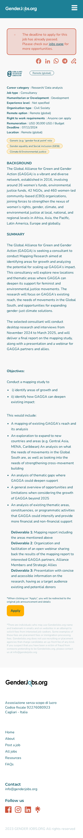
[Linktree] (37, 809)
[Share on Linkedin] (47, 61)
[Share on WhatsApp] (56, 61)
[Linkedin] (28, 809)
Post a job (12, 745)
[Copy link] (73, 61)
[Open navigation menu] (75, 8)
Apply (15, 610)
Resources (13, 758)
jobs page (56, 44)
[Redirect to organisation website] (16, 74)
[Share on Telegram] (64, 61)
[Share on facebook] (38, 61)
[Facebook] (8, 809)
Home (9, 732)
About (10, 738)
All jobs (11, 751)
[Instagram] (18, 809)
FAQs (9, 764)
